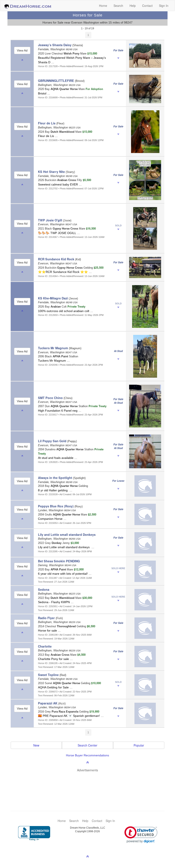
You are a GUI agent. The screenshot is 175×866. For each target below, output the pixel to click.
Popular (139, 745)
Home (103, 5)
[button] (141, 834)
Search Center (87, 745)
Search (118, 5)
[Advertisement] (89, 785)
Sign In (163, 5)
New (36, 745)
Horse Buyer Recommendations (87, 755)
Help (133, 5)
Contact (147, 5)
